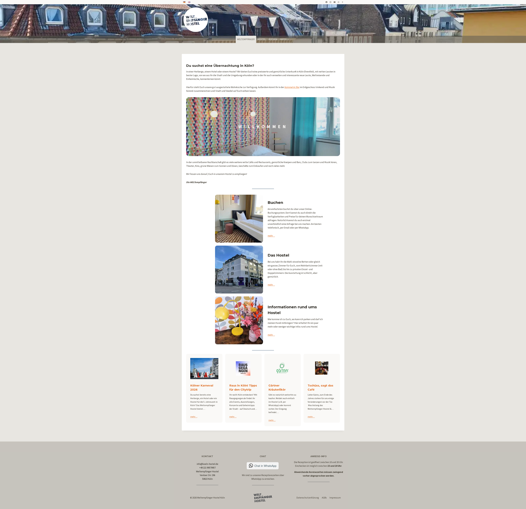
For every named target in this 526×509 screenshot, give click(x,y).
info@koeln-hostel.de (207, 463)
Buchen (272, 39)
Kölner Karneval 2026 (201, 387)
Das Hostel (278, 255)
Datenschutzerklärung (307, 497)
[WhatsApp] (338, 2)
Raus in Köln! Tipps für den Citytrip (243, 387)
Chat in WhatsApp (265, 466)
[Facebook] (326, 2)
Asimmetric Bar (292, 87)
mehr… (271, 235)
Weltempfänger (246, 39)
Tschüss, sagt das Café (320, 387)
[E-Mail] (334, 2)
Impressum (335, 497)
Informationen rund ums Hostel (292, 310)
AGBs (324, 497)
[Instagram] (330, 2)
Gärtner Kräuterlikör (277, 387)
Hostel (262, 39)
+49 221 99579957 (207, 467)
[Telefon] (342, 2)
